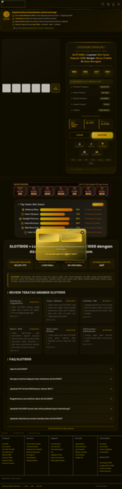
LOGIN (49, 237)
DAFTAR (71, 237)
